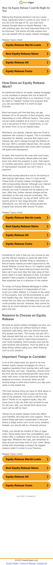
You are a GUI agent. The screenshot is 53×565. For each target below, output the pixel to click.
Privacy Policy (12, 563)
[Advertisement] (26, 524)
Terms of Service (28, 563)
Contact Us (42, 563)
